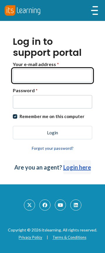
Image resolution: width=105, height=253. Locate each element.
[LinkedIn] (75, 205)
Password (25, 90)
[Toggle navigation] (94, 10)
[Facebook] (44, 205)
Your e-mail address (36, 64)
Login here (77, 167)
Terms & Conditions (69, 237)
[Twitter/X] (29, 205)
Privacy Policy (30, 237)
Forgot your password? (53, 148)
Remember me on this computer (52, 116)
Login (52, 132)
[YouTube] (60, 205)
